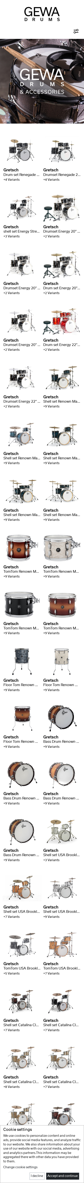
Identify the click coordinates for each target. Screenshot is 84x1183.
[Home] (42, 14)
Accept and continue (62, 1176)
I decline (37, 1176)
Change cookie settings (20, 1167)
